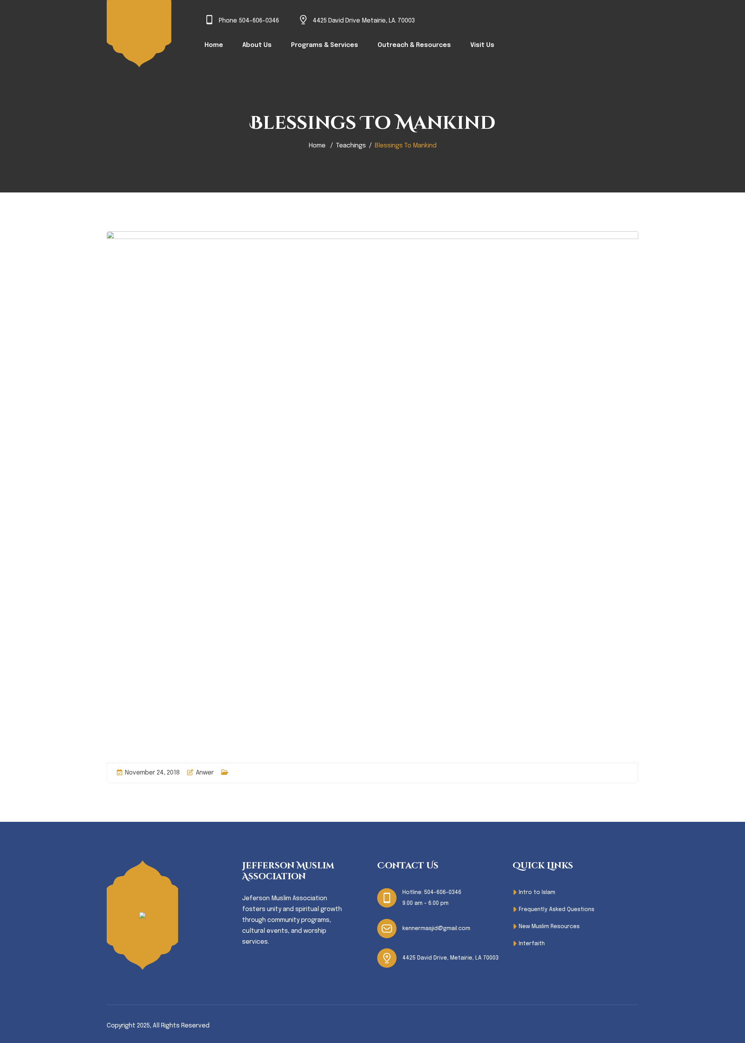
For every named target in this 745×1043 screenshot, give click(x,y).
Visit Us (482, 45)
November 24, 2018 (152, 772)
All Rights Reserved (181, 1025)
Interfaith (532, 943)
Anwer (205, 772)
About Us (257, 45)
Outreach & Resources (414, 45)
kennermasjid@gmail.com (436, 928)
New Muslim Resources (549, 926)
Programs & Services (324, 45)
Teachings (351, 145)
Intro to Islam (537, 892)
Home (213, 45)
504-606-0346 (259, 20)
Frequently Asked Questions (556, 909)
